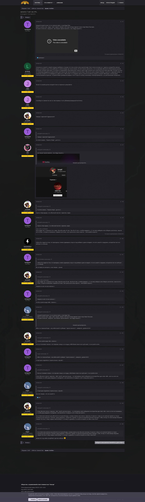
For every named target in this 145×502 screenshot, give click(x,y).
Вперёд (27, 17)
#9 (122, 217)
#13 (122, 291)
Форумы (37, 2)
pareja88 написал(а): (42, 133)
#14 (122, 307)
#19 (122, 403)
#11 (122, 254)
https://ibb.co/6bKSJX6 (42, 229)
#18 (122, 382)
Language (60, 2)
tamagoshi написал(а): (43, 149)
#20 (122, 424)
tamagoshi (24, 14)
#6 (122, 128)
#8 (122, 201)
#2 (122, 63)
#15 (122, 333)
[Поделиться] (121, 21)
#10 (122, 238)
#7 (122, 145)
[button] (41, 2)
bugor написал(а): (42, 354)
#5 (122, 113)
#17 (122, 365)
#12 (122, 272)
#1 (122, 21)
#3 (122, 80)
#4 (122, 96)
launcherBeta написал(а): (43, 259)
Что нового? (48, 2)
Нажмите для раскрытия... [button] (80, 163)
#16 (122, 349)
